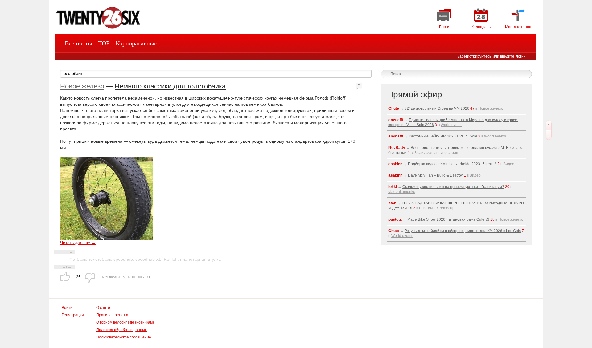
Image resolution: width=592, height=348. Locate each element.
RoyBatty (396, 147)
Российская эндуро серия (435, 152)
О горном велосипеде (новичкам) (125, 322)
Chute (393, 108)
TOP (103, 43)
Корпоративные (136, 43)
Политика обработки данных (121, 330)
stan (392, 203)
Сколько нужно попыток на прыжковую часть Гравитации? (453, 187)
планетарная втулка (200, 259)
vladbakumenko (401, 192)
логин (521, 56)
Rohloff (171, 259)
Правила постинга (112, 315)
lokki (392, 187)
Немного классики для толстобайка (170, 86)
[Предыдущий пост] (549, 125)
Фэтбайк (77, 259)
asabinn (395, 164)
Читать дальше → (78, 242)
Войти (67, 307)
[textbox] (216, 74)
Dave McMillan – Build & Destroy (435, 175)
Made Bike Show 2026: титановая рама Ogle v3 (448, 219)
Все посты (78, 43)
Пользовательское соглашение (123, 337)
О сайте (103, 307)
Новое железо (82, 86)
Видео (508, 164)
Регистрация (73, 315)
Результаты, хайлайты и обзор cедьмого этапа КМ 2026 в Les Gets (463, 231)
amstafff (395, 120)
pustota (395, 219)
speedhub (123, 259)
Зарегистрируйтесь (474, 56)
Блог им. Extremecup (436, 208)
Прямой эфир (414, 94)
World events (451, 125)
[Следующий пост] (549, 135)
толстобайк (99, 259)
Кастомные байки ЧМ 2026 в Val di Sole (443, 136)
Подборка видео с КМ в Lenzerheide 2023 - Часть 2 (452, 164)
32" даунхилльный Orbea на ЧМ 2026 (437, 108)
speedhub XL (148, 259)
